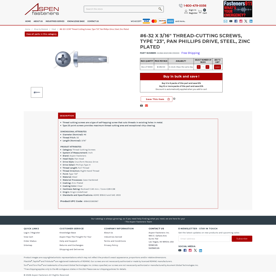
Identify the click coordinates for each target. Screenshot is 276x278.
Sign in (192, 10)
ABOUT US (38, 21)
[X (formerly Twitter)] (245, 21)
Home (28, 21)
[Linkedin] (250, 21)
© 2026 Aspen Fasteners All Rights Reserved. (46, 275)
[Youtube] (230, 21)
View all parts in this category (41, 34)
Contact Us (93, 21)
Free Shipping (190, 53)
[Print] (141, 105)
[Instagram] (240, 21)
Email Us (153, 244)
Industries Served (55, 21)
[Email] (225, 21)
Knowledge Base (76, 21)
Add (217, 67)
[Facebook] (235, 21)
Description (67, 115)
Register (193, 13)
